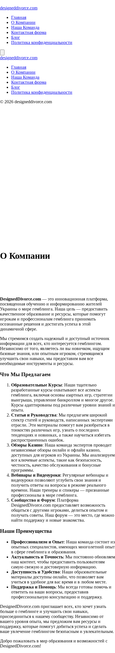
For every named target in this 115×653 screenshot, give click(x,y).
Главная (18, 17)
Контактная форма (28, 32)
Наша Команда (25, 27)
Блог (15, 37)
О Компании (23, 22)
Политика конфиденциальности (41, 42)
